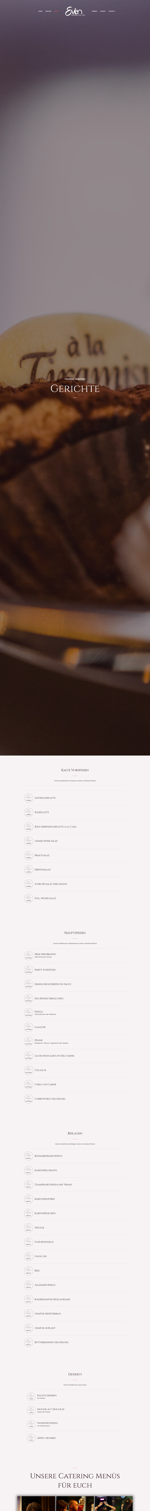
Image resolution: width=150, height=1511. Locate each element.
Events (103, 11)
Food (56, 11)
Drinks (94, 11)
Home (40, 11)
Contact (112, 11)
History (48, 11)
